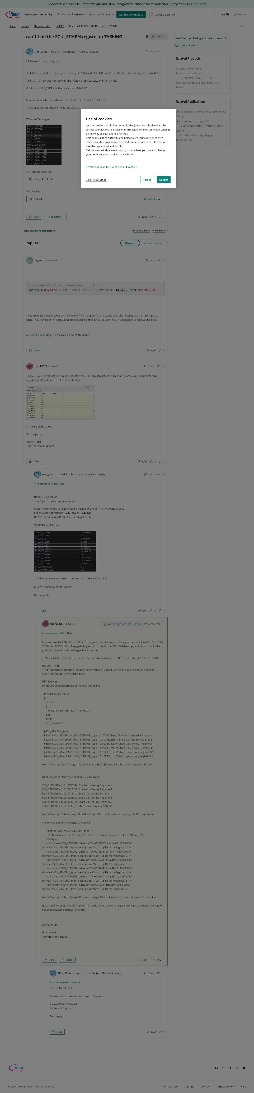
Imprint (132, 167)
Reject (147, 179)
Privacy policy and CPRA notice (104, 167)
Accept (163, 179)
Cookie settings (96, 180)
